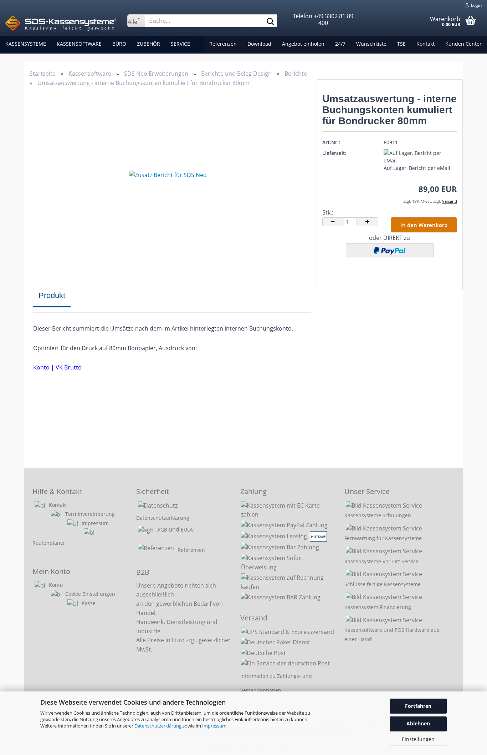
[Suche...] (270, 21)
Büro (119, 43)
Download (259, 43)
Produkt (52, 295)
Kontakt (425, 43)
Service (180, 43)
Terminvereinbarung (90, 513)
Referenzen (223, 43)
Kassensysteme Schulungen (377, 515)
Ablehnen (418, 723)
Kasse (89, 603)
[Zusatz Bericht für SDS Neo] (168, 174)
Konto (56, 585)
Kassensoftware (79, 43)
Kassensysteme (25, 43)
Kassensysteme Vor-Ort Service (381, 561)
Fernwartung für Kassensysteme (383, 538)
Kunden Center (463, 43)
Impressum (214, 726)
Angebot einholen (303, 43)
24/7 (340, 43)
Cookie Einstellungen (90, 593)
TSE (401, 43)
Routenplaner (48, 542)
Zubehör (148, 43)
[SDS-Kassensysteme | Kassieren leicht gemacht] (61, 23)
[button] (333, 221)
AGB (162, 529)
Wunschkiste (371, 43)
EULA (187, 529)
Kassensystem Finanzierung (377, 607)
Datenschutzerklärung (157, 726)
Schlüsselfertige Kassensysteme (382, 584)
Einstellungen (418, 739)
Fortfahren (418, 706)
